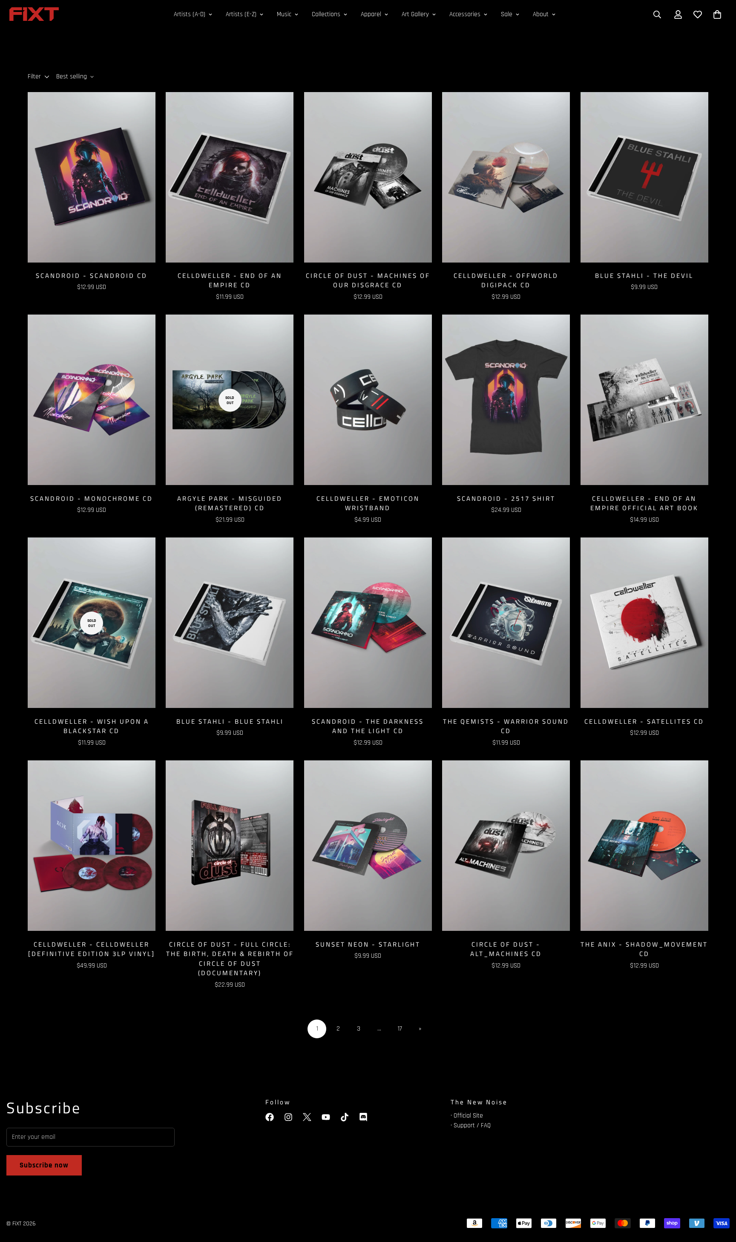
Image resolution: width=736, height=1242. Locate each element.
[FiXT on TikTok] (344, 1117)
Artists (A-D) (189, 14)
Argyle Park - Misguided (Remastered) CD (229, 503)
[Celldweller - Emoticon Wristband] (368, 400)
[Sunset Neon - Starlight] (368, 845)
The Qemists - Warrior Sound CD (506, 726)
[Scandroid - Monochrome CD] (91, 400)
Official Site (468, 1116)
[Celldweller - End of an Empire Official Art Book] (644, 400)
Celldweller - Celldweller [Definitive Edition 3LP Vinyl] (91, 949)
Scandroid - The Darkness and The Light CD (368, 726)
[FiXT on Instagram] (288, 1117)
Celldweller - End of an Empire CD (230, 280)
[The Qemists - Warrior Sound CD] (506, 622)
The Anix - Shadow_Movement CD (644, 949)
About (541, 14)
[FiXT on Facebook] (269, 1117)
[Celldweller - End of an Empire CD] (229, 177)
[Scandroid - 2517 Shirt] (506, 400)
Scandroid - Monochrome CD (91, 498)
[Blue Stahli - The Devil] (644, 177)
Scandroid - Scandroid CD (91, 275)
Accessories (464, 14)
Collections (326, 14)
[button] (717, 14)
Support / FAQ (472, 1125)
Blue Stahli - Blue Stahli (230, 721)
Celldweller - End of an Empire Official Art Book (644, 503)
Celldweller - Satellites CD (644, 721)
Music (284, 14)
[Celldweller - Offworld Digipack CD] (506, 177)
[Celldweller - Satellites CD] (644, 622)
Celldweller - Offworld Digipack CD (506, 280)
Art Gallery (415, 14)
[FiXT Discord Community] (363, 1117)
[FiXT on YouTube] (326, 1117)
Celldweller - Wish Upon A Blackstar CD (91, 726)
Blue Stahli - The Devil (644, 275)
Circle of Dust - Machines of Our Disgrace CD (368, 280)
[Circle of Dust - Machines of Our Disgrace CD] (368, 177)
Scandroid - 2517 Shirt (506, 498)
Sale (506, 14)
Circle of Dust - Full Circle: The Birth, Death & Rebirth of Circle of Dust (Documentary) (229, 959)
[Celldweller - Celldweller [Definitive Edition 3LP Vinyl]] (91, 845)
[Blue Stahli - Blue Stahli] (229, 622)
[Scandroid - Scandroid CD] (91, 177)
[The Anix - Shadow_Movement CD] (644, 845)
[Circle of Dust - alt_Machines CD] (506, 845)
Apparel (371, 14)
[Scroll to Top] (719, 1195)
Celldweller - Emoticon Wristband (368, 503)
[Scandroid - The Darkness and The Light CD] (368, 622)
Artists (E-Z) (241, 14)
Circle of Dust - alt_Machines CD (506, 949)
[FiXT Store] (34, 14)
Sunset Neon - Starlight (368, 944)
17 (399, 1029)
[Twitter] (307, 1117)
